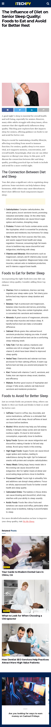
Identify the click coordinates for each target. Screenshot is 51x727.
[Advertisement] (25, 56)
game (25, 709)
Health (6, 567)
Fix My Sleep (28, 521)
